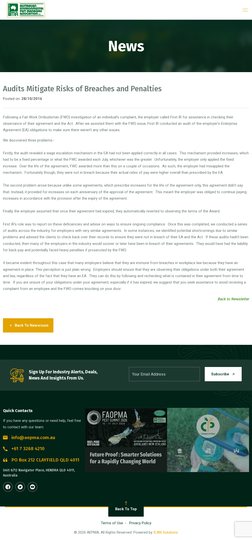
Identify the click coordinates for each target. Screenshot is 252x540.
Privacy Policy (140, 523)
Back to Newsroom (31, 325)
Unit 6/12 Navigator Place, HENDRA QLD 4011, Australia (39, 472)
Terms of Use (112, 523)
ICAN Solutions (165, 532)
